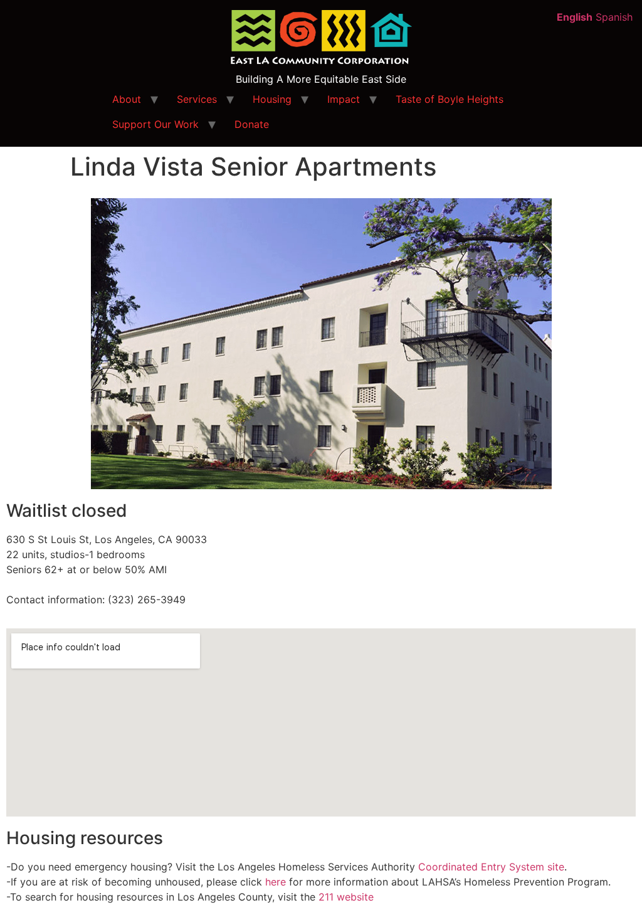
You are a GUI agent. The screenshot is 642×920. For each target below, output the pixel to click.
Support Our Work (155, 124)
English (574, 17)
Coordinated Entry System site (491, 866)
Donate (251, 124)
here (275, 881)
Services (197, 99)
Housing (272, 99)
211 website (346, 897)
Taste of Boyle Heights (449, 99)
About (126, 99)
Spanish (614, 17)
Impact (343, 99)
